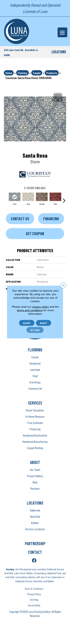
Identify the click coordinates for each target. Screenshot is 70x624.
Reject (43, 323)
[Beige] (28, 197)
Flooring (22, 73)
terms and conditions (30, 310)
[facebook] (34, 560)
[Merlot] (55, 197)
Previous (6, 198)
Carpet (37, 73)
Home (8, 73)
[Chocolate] (42, 197)
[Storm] (14, 197)
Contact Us (20, 218)
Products (51, 73)
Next (64, 198)
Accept (27, 323)
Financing (51, 218)
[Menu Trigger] (62, 32)
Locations (59, 51)
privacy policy (40, 306)
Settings (35, 330)
